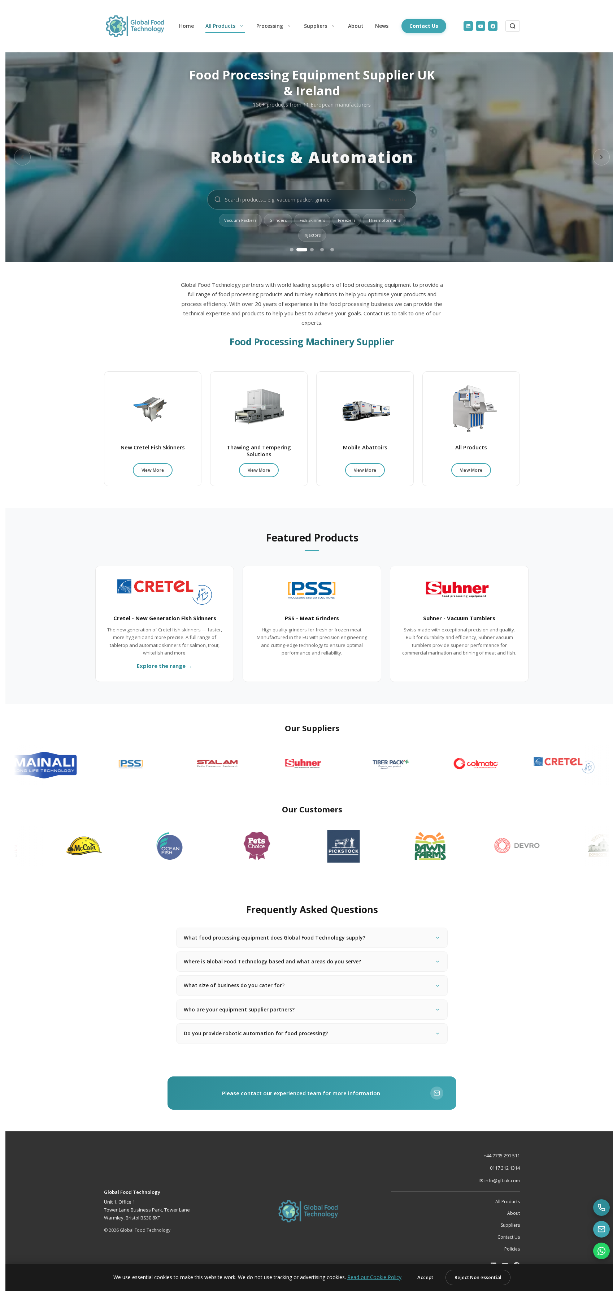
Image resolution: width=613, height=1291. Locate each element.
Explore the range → (164, 665)
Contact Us (423, 25)
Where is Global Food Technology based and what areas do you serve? (272, 961)
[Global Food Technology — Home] (138, 26)
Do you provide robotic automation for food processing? (256, 1033)
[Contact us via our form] (601, 1229)
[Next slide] (601, 157)
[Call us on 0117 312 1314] (601, 1207)
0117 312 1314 (505, 1168)
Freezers (346, 220)
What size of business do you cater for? (234, 985)
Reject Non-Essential (478, 1277)
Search (397, 199)
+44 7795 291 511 (502, 1155)
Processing (269, 25)
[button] (241, 26)
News (381, 25)
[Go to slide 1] (291, 249)
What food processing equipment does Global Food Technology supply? (274, 937)
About (356, 25)
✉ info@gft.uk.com (499, 1180)
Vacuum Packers (240, 220)
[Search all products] (512, 26)
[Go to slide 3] (312, 249)
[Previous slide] (22, 157)
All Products (220, 25)
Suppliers (315, 25)
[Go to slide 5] (332, 249)
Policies (512, 1249)
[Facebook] (492, 26)
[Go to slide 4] (322, 249)
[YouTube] (480, 26)
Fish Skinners (312, 220)
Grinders (278, 220)
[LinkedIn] (468, 26)
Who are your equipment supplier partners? (239, 1009)
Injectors (312, 235)
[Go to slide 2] (301, 249)
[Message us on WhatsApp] (601, 1251)
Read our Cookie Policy (374, 1277)
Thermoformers (384, 220)
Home (186, 25)
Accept (425, 1277)
